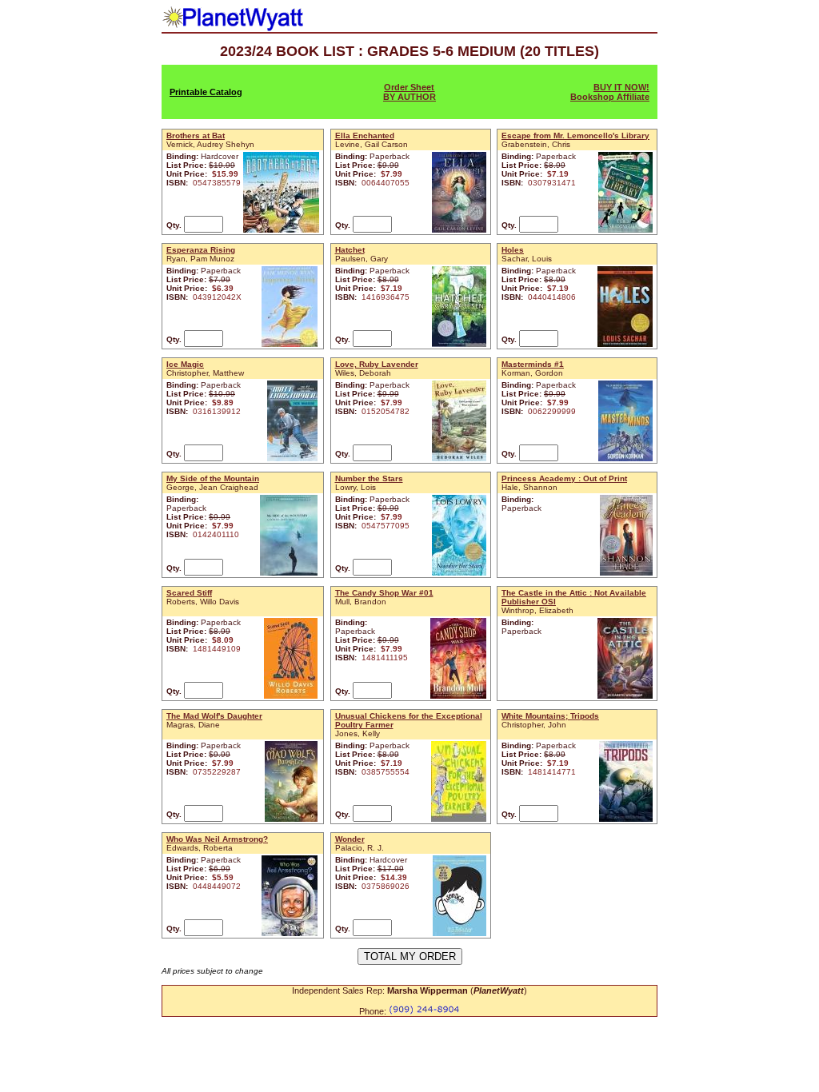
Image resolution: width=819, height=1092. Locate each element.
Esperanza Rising (200, 249)
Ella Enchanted (364, 135)
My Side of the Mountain (212, 478)
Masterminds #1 (532, 364)
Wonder (350, 839)
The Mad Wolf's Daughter (214, 715)
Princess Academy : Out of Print (564, 478)
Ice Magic (185, 364)
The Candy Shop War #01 (384, 592)
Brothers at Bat (195, 135)
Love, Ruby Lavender (376, 364)
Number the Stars (369, 478)
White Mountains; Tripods (550, 715)
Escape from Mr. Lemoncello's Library (575, 135)
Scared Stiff (189, 592)
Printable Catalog (206, 92)
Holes (512, 249)
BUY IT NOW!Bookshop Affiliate (609, 92)
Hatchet (350, 249)
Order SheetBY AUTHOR (409, 92)
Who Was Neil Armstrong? (217, 839)
